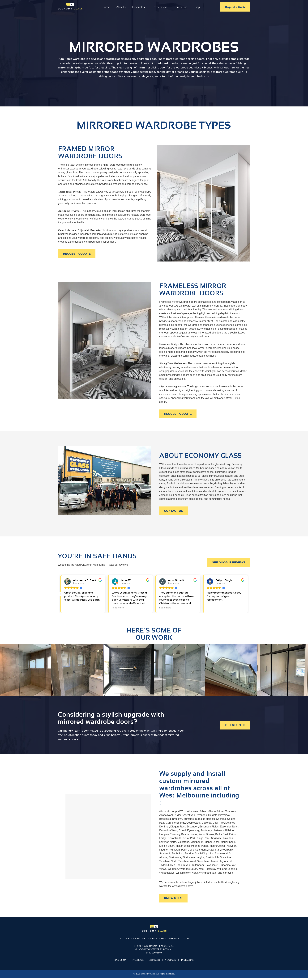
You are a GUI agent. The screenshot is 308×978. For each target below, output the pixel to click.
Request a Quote (235, 6)
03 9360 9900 (155, 953)
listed (182, 886)
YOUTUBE (170, 960)
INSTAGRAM (187, 960)
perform (183, 882)
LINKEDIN (154, 960)
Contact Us (180, 7)
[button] (60, 594)
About (120, 7)
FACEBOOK (138, 960)
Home (106, 7)
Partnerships (159, 7)
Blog (197, 7)
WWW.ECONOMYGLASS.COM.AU (156, 949)
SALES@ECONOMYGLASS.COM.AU (155, 946)
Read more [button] (118, 607)
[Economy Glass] (70, 6)
